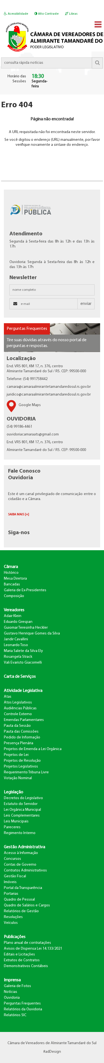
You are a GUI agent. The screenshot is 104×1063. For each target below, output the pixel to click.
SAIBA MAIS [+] (18, 514)
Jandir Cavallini (16, 639)
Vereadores (14, 610)
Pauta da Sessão (17, 726)
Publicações (15, 937)
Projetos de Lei (16, 755)
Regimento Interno (19, 833)
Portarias (11, 894)
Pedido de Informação (22, 737)
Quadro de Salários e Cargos (27, 905)
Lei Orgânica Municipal (22, 810)
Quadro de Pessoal (19, 900)
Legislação (13, 792)
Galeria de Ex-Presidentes (25, 590)
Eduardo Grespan (18, 622)
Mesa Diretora (15, 579)
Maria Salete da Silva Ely (23, 651)
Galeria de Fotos (17, 986)
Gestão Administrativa (24, 847)
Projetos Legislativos (21, 766)
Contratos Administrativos (25, 870)
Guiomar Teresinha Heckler (26, 628)
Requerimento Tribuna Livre (26, 772)
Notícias (10, 992)
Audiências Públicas (20, 708)
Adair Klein (12, 616)
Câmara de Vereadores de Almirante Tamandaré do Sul (52, 1043)
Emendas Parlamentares (24, 720)
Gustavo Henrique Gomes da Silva (32, 633)
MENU (98, 24)
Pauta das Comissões (21, 732)
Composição (14, 596)
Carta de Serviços (20, 676)
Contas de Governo (20, 865)
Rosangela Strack (18, 657)
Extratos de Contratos (22, 960)
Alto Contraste (48, 14)
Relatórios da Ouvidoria (23, 1009)
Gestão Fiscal (15, 876)
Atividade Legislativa (23, 691)
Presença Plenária (18, 743)
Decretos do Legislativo (23, 798)
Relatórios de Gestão (21, 911)
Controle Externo (18, 714)
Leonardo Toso (16, 645)
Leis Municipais (16, 821)
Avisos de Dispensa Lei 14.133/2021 (33, 949)
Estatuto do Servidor (20, 804)
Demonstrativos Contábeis (26, 966)
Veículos (11, 923)
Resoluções (13, 917)
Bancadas (12, 584)
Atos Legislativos (18, 702)
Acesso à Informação (21, 853)
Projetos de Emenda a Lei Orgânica (33, 749)
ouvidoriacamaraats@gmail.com (33, 434)
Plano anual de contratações (27, 943)
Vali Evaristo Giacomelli (23, 663)
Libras (72, 14)
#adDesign (52, 1052)
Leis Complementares (22, 816)
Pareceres (12, 827)
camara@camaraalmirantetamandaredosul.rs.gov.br (49, 387)
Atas (7, 697)
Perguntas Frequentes (27, 329)
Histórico (11, 573)
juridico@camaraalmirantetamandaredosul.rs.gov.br (49, 394)
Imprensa (12, 980)
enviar (86, 304)
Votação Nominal (18, 778)
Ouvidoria (12, 998)
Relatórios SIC (15, 1015)
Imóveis (10, 882)
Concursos (12, 859)
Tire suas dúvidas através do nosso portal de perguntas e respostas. (47, 343)
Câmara (11, 567)
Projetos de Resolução (22, 761)
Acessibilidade (17, 14)
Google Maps (30, 405)
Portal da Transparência (23, 888)
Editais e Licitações (19, 954)
